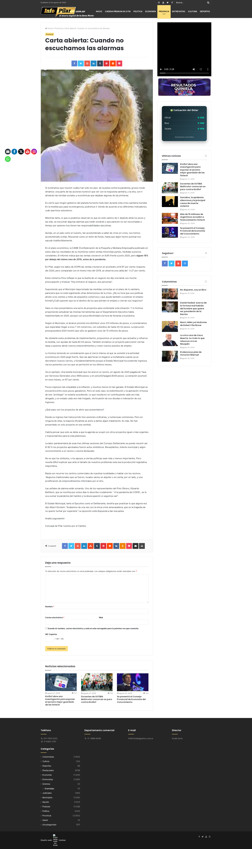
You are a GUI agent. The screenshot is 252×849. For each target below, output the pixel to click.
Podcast (46, 806)
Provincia (164, 11)
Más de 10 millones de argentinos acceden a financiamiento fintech (192, 217)
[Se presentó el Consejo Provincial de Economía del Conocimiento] (132, 682)
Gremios (46, 784)
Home (50, 28)
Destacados (48, 770)
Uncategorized (49, 824)
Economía (150, 11)
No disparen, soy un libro (193, 289)
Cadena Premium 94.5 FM (118, 11)
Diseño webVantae (53, 840)
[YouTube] (163, 2)
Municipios (47, 797)
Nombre (49, 606)
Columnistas (48, 757)
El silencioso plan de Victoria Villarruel (191, 353)
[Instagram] (159, 2)
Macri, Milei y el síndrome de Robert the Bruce (193, 324)
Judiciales (47, 793)
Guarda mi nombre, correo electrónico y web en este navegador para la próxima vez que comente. (93, 628)
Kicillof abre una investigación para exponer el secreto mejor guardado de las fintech (60, 700)
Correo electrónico (54, 617)
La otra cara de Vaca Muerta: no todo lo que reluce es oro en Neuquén (192, 339)
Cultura (192, 11)
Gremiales (49, 788)
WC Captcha (51, 634)
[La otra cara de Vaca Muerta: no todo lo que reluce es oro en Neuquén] (170, 340)
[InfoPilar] (67, 12)
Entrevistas (178, 11)
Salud (45, 820)
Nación (45, 802)
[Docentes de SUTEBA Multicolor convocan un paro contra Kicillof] (97, 682)
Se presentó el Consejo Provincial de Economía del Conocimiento (131, 699)
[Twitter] (167, 2)
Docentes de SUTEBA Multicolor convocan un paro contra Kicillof (96, 699)
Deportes (205, 11)
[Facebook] (172, 2)
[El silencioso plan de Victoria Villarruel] (170, 356)
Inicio (99, 11)
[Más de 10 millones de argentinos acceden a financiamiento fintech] (170, 218)
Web (101, 617)
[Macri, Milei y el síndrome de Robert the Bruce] (170, 326)
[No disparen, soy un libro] (170, 293)
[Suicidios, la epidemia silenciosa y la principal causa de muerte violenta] (170, 201)
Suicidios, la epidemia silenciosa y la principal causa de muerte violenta (192, 201)
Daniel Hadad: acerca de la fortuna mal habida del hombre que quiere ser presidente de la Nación (193, 308)
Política (137, 11)
